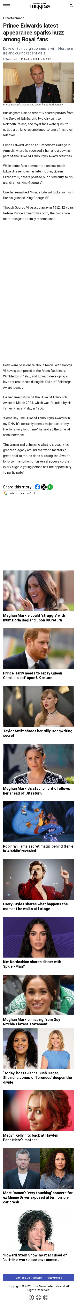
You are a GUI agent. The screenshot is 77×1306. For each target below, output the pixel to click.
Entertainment (13, 18)
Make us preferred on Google (22, 493)
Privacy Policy (53, 1277)
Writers (37, 1277)
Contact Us (22, 1277)
